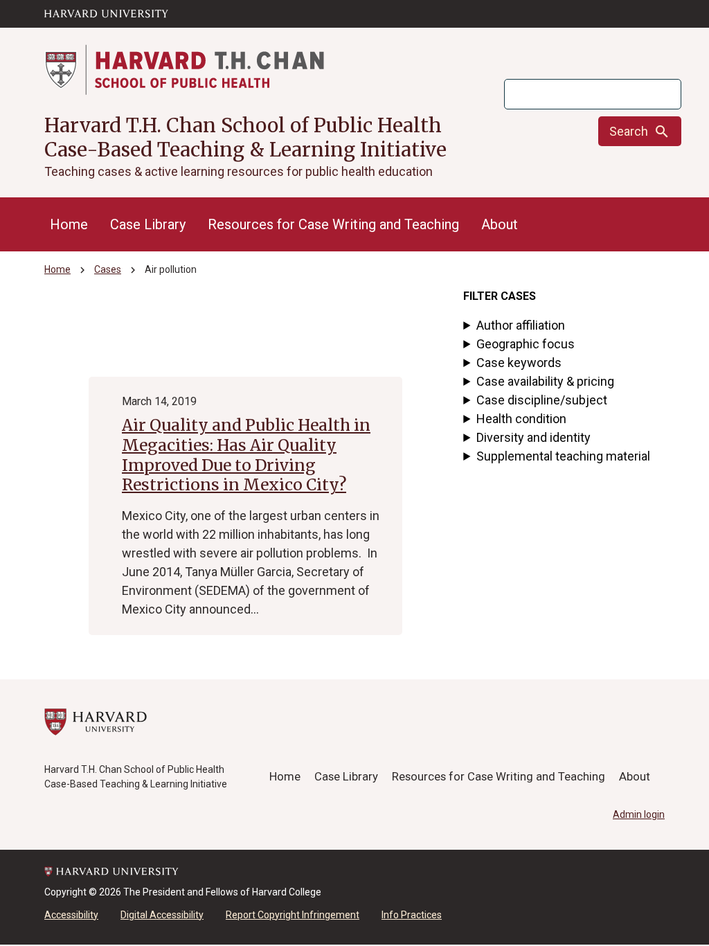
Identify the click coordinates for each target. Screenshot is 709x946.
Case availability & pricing (545, 381)
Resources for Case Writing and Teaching (333, 224)
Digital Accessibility (162, 914)
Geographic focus (525, 344)
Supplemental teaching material (563, 456)
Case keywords (519, 362)
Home (69, 224)
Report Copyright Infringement (292, 914)
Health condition (521, 418)
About (499, 224)
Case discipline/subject (541, 400)
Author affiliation (520, 325)
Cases (107, 269)
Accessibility (71, 914)
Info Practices (412, 914)
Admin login (639, 814)
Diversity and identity (533, 437)
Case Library (148, 224)
